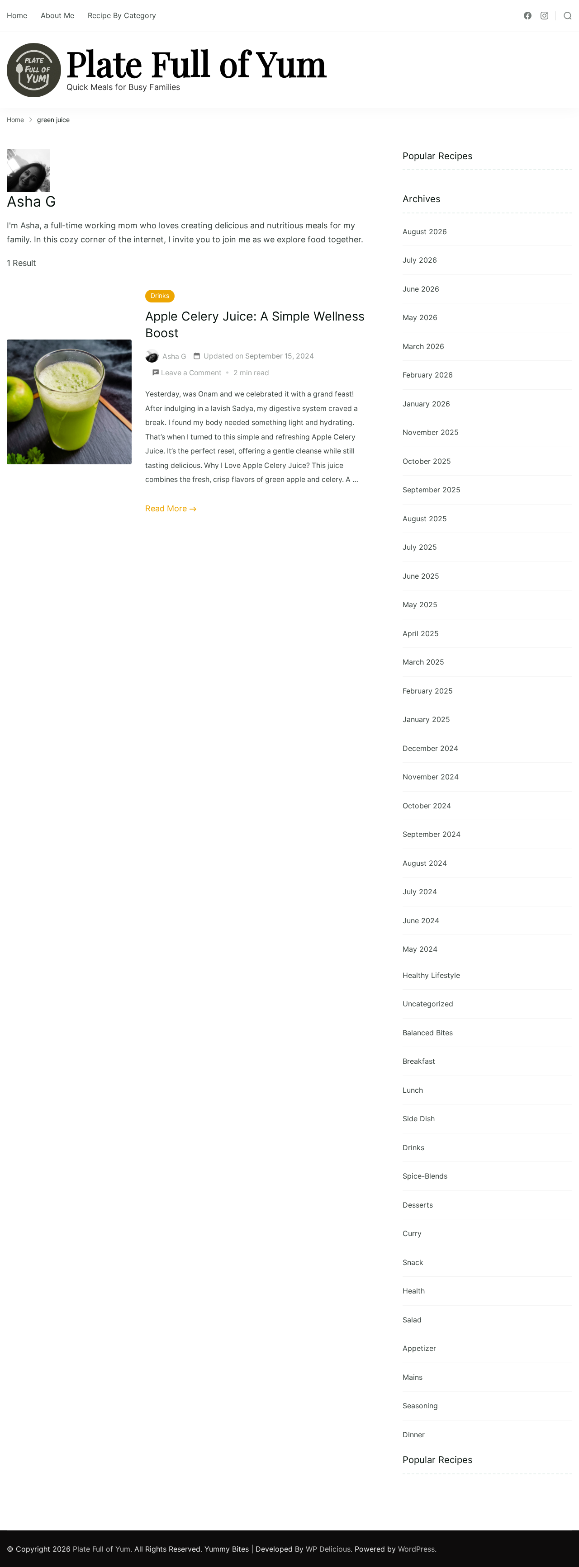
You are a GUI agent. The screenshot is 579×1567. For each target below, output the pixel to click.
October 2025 (427, 461)
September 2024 (431, 834)
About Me (57, 15)
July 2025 (420, 547)
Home (17, 15)
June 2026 (421, 288)
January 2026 (426, 403)
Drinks (160, 295)
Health (414, 1290)
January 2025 (426, 719)
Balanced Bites (428, 1032)
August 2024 (425, 863)
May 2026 (420, 317)
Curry (412, 1233)
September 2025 (431, 489)
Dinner (414, 1434)
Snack (413, 1262)
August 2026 (425, 231)
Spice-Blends (425, 1175)
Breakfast (419, 1061)
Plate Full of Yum (196, 63)
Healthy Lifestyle (431, 975)
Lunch (413, 1090)
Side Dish (419, 1118)
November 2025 (431, 432)
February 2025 (428, 690)
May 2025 (420, 604)
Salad (412, 1319)
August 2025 (425, 518)
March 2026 (423, 346)
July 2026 (420, 259)
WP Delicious (328, 1548)
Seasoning (420, 1405)
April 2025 (421, 633)
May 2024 (420, 948)
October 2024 (427, 805)
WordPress (416, 1548)
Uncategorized (428, 1003)
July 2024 (420, 891)
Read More (166, 508)
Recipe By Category (122, 15)
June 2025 (421, 576)
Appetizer (419, 1348)
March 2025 (423, 661)
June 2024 (421, 920)
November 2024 (431, 776)
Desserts (418, 1204)
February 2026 (428, 374)
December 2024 (430, 748)
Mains (412, 1377)
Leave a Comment (191, 374)
